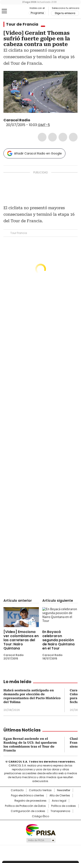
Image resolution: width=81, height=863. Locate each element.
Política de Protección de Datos (25, 806)
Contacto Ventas (40, 790)
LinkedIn (63, 137)
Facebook (42, 137)
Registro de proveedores (30, 800)
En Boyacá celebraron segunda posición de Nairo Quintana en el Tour (58, 640)
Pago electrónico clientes (27, 795)
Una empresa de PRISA (40, 830)
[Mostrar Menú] (4, 11)
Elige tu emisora (65, 13)
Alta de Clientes (59, 795)
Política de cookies (63, 806)
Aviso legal (59, 800)
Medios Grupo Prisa (40, 840)
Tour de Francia (22, 24)
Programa (37, 13)
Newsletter (63, 790)
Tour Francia (18, 233)
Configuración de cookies (28, 811)
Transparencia (60, 811)
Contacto (17, 790)
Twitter (52, 137)
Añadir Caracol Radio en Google (38, 153)
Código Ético (40, 816)
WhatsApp (73, 137)
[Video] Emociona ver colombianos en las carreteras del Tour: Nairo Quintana (21, 640)
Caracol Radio (21, 11)
